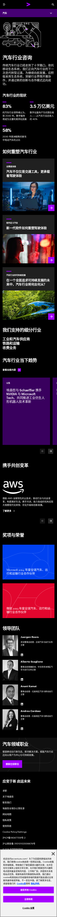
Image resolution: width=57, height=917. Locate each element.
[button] (12, 764)
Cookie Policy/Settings (14, 831)
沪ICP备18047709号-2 (14, 837)
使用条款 (7, 825)
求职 (5, 790)
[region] (28, 883)
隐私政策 (7, 820)
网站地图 (7, 814)
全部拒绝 (28, 899)
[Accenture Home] (28, 4)
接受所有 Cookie (28, 890)
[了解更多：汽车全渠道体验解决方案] (28, 185)
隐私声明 (35, 884)
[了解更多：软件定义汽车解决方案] (28, 239)
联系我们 (7, 802)
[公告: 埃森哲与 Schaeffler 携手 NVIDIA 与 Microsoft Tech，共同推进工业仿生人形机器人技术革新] (26, 411)
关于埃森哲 (8, 796)
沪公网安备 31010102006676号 (19, 843)
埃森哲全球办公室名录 (14, 808)
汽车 (5, 13)
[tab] (28, 339)
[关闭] (53, 853)
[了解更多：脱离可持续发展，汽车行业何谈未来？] (28, 293)
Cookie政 (21, 884)
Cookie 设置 (28, 908)
